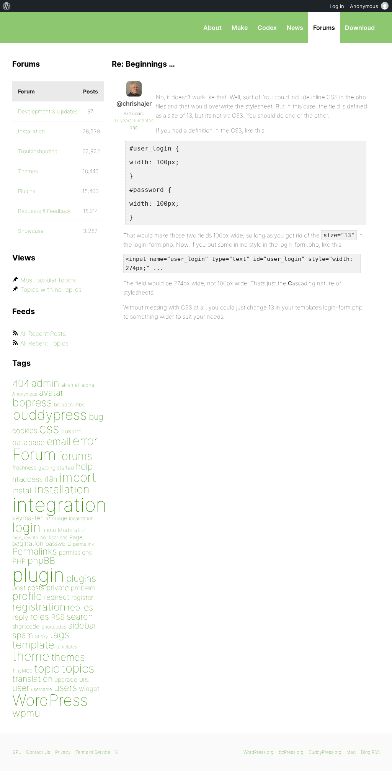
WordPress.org (258, 752)
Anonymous (24, 394)
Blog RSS (370, 752)
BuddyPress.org (325, 752)
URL (84, 680)
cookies (24, 430)
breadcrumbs (69, 404)
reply (20, 617)
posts (36, 588)
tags (59, 634)
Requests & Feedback (44, 211)
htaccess (27, 479)
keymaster (27, 518)
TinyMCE (22, 671)
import (77, 477)
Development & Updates (48, 111)
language (55, 518)
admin (45, 383)
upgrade (65, 679)
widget (89, 688)
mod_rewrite (25, 537)
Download (360, 27)
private (57, 587)
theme (30, 656)
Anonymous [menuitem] (364, 6)
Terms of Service (92, 752)
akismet (70, 385)
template (33, 644)
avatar (51, 392)
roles (39, 617)
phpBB (41, 560)
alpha (88, 385)
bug (96, 417)
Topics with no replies (51, 289)
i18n (50, 479)
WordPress (50, 700)
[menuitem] (6, 6)
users (65, 687)
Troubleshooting (37, 151)
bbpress (32, 402)
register (82, 597)
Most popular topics (48, 280)
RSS (58, 617)
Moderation (72, 530)
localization (81, 518)
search (80, 616)
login (26, 527)
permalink (83, 544)
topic (46, 668)
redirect (57, 597)
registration (38, 607)
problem (83, 588)
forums (75, 456)
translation (32, 679)
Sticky (41, 636)
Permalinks (34, 551)
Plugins (26, 191)
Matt (351, 752)
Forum (34, 454)
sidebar (82, 625)
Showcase (31, 231)
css (49, 428)
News (295, 27)
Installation (31, 131)
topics (77, 668)
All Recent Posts (43, 333)
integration (59, 504)
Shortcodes (53, 627)
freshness (24, 467)
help (84, 466)
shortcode (25, 626)
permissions (75, 552)
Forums (324, 27)
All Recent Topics (44, 343)
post (19, 588)
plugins (81, 578)
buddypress (49, 414)
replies (80, 607)
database (28, 442)
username (41, 689)
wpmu (26, 713)
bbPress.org (52, 27)
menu (49, 530)
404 (20, 383)
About (212, 27)
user (20, 688)
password (58, 543)
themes (68, 657)
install (22, 490)
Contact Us (38, 752)
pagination (28, 543)
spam (22, 635)
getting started (56, 468)
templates (66, 647)
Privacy (62, 752)
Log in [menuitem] (337, 6)
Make (240, 27)
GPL (16, 752)
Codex (267, 27)
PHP (19, 561)
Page (76, 537)
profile (27, 596)
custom (71, 431)
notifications (53, 537)
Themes (28, 171)
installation (62, 489)
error (85, 441)
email (59, 441)
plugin (38, 574)
